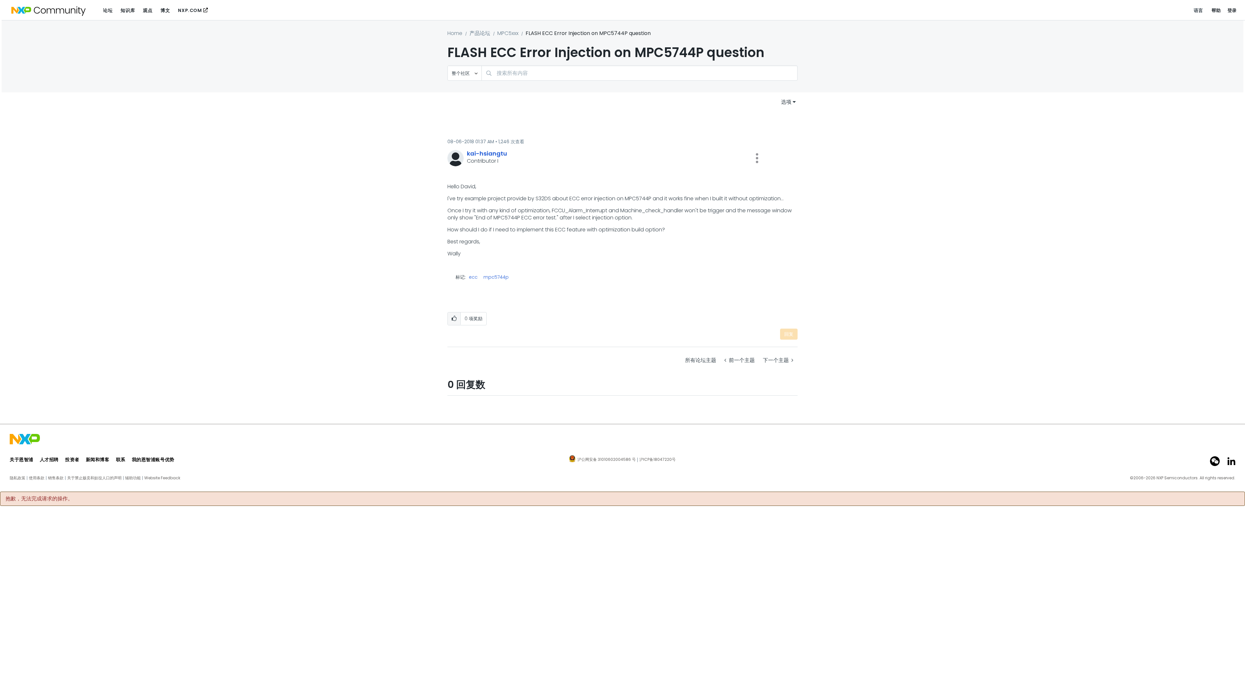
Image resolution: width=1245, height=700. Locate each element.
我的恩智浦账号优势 (153, 459)
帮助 (1216, 10)
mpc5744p (496, 277)
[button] (757, 158)
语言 (1198, 10)
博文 (165, 10)
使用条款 (36, 478)
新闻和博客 (98, 459)
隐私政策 (17, 478)
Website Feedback (162, 478)
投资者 (72, 459)
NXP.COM (190, 10)
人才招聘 (49, 459)
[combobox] (639, 73)
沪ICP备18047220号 (657, 459)
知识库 (128, 10)
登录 (1232, 10)
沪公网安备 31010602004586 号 (606, 460)
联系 (120, 459)
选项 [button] (786, 102)
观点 (147, 10)
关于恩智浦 (21, 459)
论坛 (108, 10)
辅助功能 (133, 478)
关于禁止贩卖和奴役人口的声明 (94, 478)
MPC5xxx (507, 33)
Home (454, 33)
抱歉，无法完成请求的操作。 (39, 498)
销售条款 (56, 478)
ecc (473, 277)
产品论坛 (479, 33)
